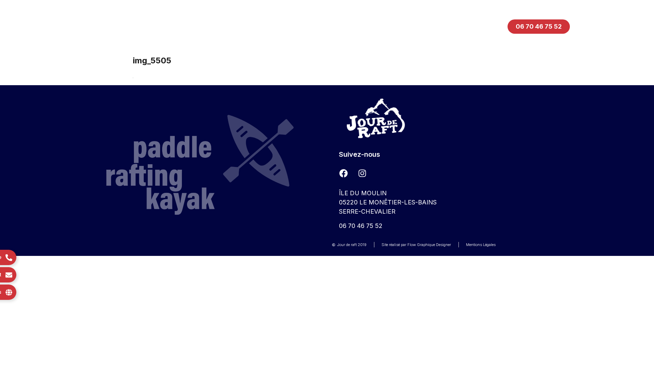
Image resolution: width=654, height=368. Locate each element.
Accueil (199, 26)
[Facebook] (343, 173)
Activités (255, 26)
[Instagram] (362, 173)
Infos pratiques (321, 26)
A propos (388, 26)
